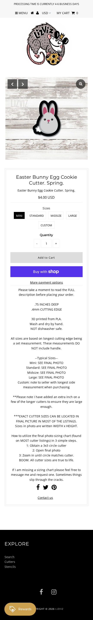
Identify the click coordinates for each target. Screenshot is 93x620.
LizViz (59, 608)
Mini (19, 216)
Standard (36, 216)
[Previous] (12, 84)
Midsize (56, 216)
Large (72, 216)
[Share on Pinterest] (54, 488)
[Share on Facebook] (38, 488)
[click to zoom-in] (80, 84)
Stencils (10, 567)
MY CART (67, 13)
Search (9, 557)
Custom (46, 225)
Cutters (10, 562)
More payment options (46, 282)
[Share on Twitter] (45, 488)
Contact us (45, 498)
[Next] (23, 84)
